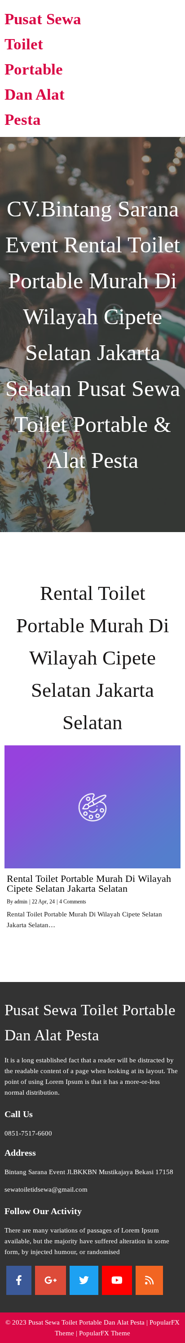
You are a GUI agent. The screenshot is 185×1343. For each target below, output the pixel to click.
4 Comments (72, 901)
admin (20, 901)
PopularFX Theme (104, 1333)
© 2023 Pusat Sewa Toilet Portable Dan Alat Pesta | (77, 1322)
